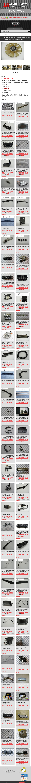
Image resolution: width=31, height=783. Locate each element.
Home (5, 34)
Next (27, 67)
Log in (16, 23)
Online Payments (24, 773)
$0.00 (15, 25)
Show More (4, 118)
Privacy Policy (22, 782)
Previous (3, 67)
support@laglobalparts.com (13, 770)
